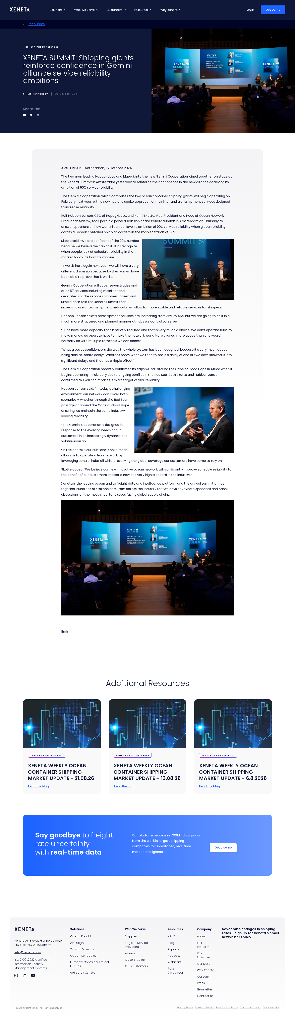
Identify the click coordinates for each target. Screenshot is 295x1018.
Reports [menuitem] (173, 949)
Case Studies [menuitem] (135, 960)
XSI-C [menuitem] (171, 936)
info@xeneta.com (27, 952)
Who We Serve (84, 10)
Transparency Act (250, 1007)
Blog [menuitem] (171, 943)
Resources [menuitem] (175, 929)
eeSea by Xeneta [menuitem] (83, 973)
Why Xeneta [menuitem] (206, 970)
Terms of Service (205, 1007)
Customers (114, 10)
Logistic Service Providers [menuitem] (136, 945)
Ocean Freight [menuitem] (80, 936)
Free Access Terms (227, 1007)
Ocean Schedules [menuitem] (83, 956)
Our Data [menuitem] (204, 964)
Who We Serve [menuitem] (135, 929)
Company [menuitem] (204, 929)
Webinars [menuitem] (174, 962)
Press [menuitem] (201, 983)
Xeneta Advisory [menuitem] (82, 949)
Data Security (271, 1007)
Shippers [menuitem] (131, 936)
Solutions (56, 10)
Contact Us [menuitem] (205, 996)
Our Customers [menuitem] (136, 966)
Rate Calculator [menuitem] (175, 971)
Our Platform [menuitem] (203, 945)
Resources (141, 10)
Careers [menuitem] (203, 977)
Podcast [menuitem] (174, 956)
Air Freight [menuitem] (77, 943)
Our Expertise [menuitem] (203, 955)
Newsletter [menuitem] (204, 989)
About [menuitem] (201, 936)
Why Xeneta (169, 10)
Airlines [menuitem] (130, 953)
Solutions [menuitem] (77, 929)
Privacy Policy (185, 1007)
